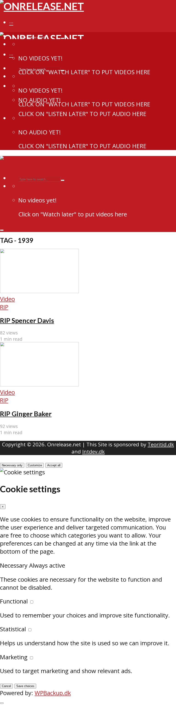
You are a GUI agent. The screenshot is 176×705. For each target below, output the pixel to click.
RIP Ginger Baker (26, 414)
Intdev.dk (93, 451)
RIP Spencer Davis (27, 320)
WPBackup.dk (53, 693)
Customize (35, 465)
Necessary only (12, 465)
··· (11, 23)
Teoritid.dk (161, 444)
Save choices (25, 686)
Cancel (6, 686)
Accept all (53, 465)
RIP (4, 307)
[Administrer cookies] (2, 703)
